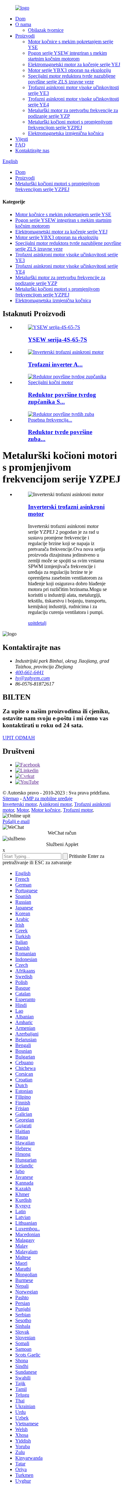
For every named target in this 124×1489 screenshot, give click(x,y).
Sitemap (11, 798)
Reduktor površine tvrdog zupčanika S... (62, 398)
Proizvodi (25, 36)
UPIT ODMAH (19, 737)
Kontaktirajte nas (32, 150)
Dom (20, 18)
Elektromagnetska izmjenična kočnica (66, 133)
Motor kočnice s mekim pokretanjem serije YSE (63, 214)
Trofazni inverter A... (55, 364)
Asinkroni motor (55, 804)
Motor (23, 810)
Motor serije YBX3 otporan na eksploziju (69, 70)
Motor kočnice (45, 810)
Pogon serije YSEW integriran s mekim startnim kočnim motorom (67, 55)
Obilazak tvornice (46, 30)
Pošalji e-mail (16, 821)
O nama (23, 24)
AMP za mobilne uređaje (47, 798)
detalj (41, 623)
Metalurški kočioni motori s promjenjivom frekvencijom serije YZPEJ (70, 124)
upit (32, 623)
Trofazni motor (78, 810)
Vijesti (21, 139)
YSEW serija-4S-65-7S (57, 339)
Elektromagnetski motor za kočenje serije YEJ (74, 64)
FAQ (20, 144)
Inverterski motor (20, 804)
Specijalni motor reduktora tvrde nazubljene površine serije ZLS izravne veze (71, 78)
